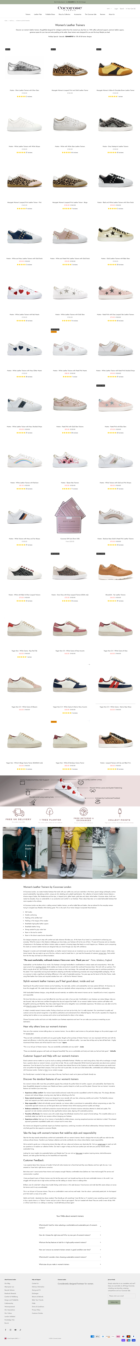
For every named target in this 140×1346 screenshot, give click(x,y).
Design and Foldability (11, 1300)
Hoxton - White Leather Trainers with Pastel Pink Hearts (70, 371)
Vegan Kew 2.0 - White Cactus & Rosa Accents (70, 651)
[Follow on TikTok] (20, 1330)
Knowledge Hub (9, 1320)
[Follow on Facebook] (5, 1330)
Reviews (102, 14)
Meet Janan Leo (9, 1287)
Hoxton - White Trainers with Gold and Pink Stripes (115, 483)
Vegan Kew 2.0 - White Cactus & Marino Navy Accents (70, 707)
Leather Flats (38, 14)
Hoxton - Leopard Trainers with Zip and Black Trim (115, 763)
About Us (111, 14)
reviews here (102, 953)
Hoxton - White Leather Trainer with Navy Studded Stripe (24, 427)
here (46, 1070)
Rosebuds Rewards (10, 1293)
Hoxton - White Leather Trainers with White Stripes (24, 146)
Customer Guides (37, 1313)
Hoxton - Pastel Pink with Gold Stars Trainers (69, 427)
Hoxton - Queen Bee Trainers (70, 483)
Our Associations (10, 1310)
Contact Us (35, 1283)
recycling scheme (41, 967)
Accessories (77, 14)
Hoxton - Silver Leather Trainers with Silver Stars (24, 90)
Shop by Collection (64, 14)
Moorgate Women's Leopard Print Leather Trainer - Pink (24, 202)
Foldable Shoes (50, 14)
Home (6, 20)
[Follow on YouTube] (15, 1330)
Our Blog (7, 1283)
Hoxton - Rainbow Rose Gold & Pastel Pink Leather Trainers (116, 539)
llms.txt (7, 1323)
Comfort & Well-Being (11, 1297)
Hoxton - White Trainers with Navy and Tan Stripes (24, 539)
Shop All (12, 20)
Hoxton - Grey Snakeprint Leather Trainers (115, 146)
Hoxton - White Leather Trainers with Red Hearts (24, 314)
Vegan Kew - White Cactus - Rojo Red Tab (24, 651)
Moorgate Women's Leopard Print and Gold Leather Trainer (70, 90)
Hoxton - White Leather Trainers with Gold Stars (70, 314)
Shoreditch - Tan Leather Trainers (115, 595)
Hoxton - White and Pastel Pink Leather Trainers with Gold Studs (70, 258)
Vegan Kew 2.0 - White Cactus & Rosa (115, 651)
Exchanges (35, 1293)
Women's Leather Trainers (23, 20)
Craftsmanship (9, 1303)
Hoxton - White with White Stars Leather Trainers (70, 146)
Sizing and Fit (36, 1290)
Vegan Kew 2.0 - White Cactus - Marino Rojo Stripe (115, 707)
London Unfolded (10, 1316)
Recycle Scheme (9, 1290)
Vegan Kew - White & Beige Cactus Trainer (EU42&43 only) (24, 763)
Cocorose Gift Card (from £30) (70, 539)
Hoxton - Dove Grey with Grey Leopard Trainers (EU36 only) (70, 595)
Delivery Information (38, 1287)
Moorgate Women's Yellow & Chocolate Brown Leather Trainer (115, 90)
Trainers (28, 14)
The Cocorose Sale (90, 14)
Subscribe (114, 1302)
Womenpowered (10, 1307)
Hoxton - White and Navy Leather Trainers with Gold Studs (24, 258)
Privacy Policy (36, 1310)
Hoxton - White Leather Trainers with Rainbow (24, 483)
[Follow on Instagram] (10, 1330)
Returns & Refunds (37, 1297)
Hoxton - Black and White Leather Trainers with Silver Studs (115, 202)
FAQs (33, 1303)
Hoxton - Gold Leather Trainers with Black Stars (115, 258)
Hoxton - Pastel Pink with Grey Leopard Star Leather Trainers (115, 314)
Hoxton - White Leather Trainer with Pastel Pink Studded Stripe (115, 371)
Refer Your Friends (37, 1300)
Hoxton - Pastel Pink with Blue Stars (115, 427)
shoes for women (31, 1006)
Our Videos (8, 1313)
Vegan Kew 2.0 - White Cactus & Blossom (24, 707)
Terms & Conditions (38, 1307)
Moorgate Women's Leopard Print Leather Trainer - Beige (69, 202)
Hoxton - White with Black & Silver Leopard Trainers (24, 595)
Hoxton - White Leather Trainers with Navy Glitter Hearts (24, 371)
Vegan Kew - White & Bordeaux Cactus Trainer (70, 763)
